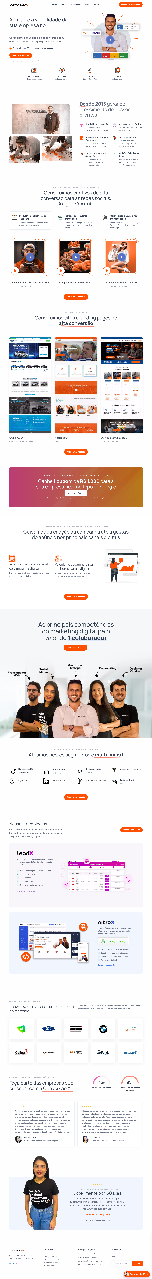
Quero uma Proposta (76, 452)
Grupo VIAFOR (16, 437)
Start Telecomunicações (114, 437)
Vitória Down (61, 437)
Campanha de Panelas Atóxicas (76, 282)
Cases (86, 4)
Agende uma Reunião (76, 493)
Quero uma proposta (25, 891)
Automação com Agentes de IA (90, 1261)
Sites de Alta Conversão (87, 1257)
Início (54, 4)
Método (64, 4)
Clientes (96, 4)
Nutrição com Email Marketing (90, 1264)
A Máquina (75, 4)
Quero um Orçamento (76, 296)
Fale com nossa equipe (97, 1214)
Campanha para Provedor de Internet (30, 282)
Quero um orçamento (20, 55)
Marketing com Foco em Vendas (90, 1254)
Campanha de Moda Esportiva (122, 282)
